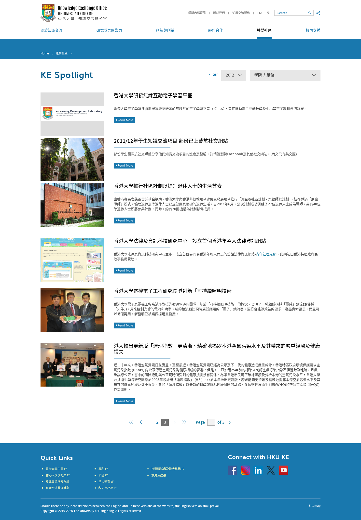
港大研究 (104, 481)
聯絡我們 (219, 13)
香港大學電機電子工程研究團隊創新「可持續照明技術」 (175, 291)
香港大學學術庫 (56, 475)
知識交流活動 (241, 13)
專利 (101, 469)
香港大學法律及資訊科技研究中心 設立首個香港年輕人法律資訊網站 (190, 241)
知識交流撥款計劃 (57, 488)
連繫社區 (62, 53)
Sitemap (314, 506)
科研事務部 (105, 488)
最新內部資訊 (197, 13)
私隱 (101, 475)
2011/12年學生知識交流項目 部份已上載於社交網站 (171, 141)
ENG (260, 13)
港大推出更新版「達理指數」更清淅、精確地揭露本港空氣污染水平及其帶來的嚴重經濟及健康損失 (217, 349)
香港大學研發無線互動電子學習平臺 (153, 95)
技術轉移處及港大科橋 (166, 469)
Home (45, 53)
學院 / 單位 (264, 75)
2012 (230, 75)
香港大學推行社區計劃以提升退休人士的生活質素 (168, 186)
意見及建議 (158, 475)
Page (200, 422)
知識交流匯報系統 (57, 481)
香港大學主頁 (54, 469)
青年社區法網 (266, 254)
